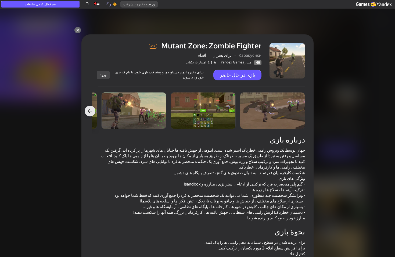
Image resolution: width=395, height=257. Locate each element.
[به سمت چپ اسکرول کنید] (90, 111)
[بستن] (77, 30)
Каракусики (250, 55)
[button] (373, 4)
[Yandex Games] (373, 4)
